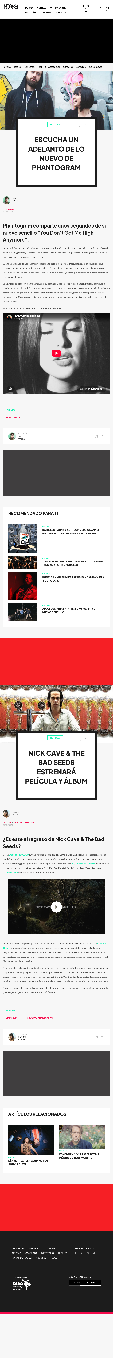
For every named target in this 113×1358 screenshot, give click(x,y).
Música (29, 8)
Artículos (81, 67)
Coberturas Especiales (49, 67)
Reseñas (17, 67)
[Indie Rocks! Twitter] (88, 6)
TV (50, 8)
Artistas (16, 1253)
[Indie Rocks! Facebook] (84, 6)
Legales (62, 1253)
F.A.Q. (54, 1258)
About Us (41, 1258)
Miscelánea (31, 12)
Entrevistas (68, 67)
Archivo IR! (18, 1248)
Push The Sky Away (19, 854)
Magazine (60, 8)
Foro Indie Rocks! (22, 1258)
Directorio (47, 1253)
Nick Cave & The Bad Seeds (24, 823)
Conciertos (30, 67)
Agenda (41, 8)
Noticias (7, 67)
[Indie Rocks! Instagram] (86, 9)
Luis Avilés (15, 200)
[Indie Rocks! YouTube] (86, 11)
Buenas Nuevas (95, 67)
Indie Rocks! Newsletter (80, 1277)
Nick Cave (7, 823)
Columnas (61, 12)
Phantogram (8, 209)
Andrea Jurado (16, 813)
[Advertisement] (56, 40)
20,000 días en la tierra (83, 863)
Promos (46, 12)
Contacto (31, 1253)
